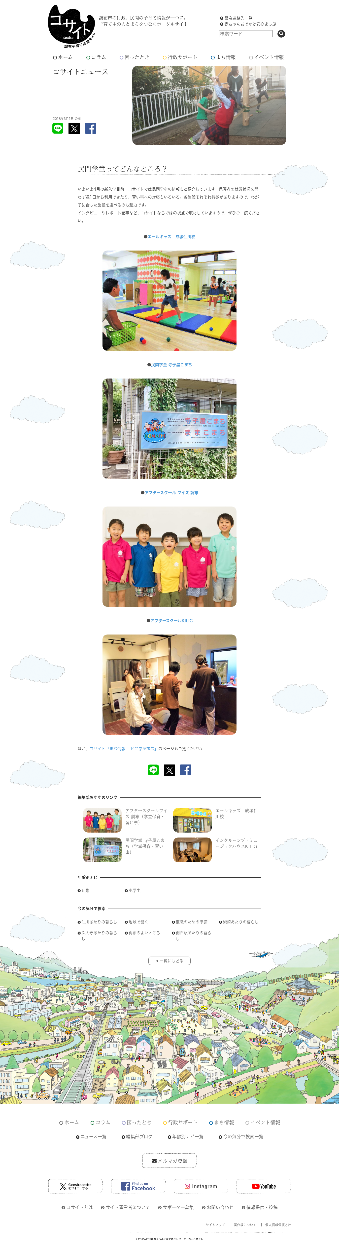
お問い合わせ (220, 1207)
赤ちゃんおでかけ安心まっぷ (250, 24)
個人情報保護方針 (278, 1224)
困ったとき (137, 57)
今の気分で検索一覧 (243, 1136)
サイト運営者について (128, 1207)
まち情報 (226, 57)
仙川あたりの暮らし (99, 922)
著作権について (245, 1224)
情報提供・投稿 (262, 1207)
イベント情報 (269, 57)
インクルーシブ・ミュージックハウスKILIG (236, 843)
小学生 (134, 890)
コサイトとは (79, 1207)
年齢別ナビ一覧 (187, 1136)
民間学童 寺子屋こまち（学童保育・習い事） (145, 846)
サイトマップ (215, 1224)
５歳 (85, 890)
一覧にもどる (171, 961)
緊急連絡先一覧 (238, 18)
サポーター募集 (178, 1207)
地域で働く (140, 922)
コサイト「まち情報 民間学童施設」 (124, 749)
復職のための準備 (193, 922)
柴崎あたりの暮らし (243, 922)
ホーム (65, 57)
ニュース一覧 (93, 1136)
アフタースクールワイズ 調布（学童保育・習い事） (146, 816)
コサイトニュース (80, 71)
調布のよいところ (144, 933)
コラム (98, 57)
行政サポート (183, 57)
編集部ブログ (139, 1136)
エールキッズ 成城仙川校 (171, 237)
